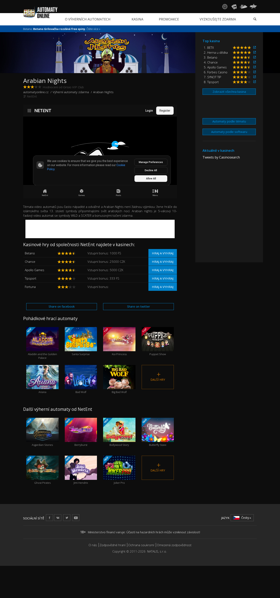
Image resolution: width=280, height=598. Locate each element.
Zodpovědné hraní (112, 545)
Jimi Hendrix (76, 470)
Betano (30, 253)
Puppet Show (154, 341)
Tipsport (30, 278)
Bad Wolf (80, 384)
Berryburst (76, 432)
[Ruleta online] (224, 6)
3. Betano (210, 57)
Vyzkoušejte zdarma (218, 19)
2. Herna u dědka (216, 52)
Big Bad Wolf (119, 384)
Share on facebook (62, 306)
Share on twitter (138, 306)
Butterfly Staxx (154, 432)
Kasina (137, 19)
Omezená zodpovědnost (174, 545)
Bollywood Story (116, 432)
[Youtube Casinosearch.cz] (75, 517)
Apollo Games (34, 270)
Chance (30, 261)
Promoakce (169, 19)
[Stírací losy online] (253, 6)
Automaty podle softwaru (229, 132)
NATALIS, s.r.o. (157, 551)
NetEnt (32, 96)
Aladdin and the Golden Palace (41, 343)
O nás (93, 545)
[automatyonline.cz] (40, 12)
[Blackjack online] (234, 6)
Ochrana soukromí (141, 545)
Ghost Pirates (38, 470)
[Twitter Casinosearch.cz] (66, 517)
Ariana (42, 384)
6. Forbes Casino (215, 72)
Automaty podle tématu (229, 121)
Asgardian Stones (39, 432)
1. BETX (209, 47)
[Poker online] (243, 6)
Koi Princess (115, 341)
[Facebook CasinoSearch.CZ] (49, 517)
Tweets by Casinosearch (221, 157)
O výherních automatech (87, 19)
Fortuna (30, 287)
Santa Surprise (77, 341)
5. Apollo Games (215, 67)
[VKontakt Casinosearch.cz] (57, 517)
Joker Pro (114, 470)
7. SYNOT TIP (212, 77)
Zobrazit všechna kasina (229, 91)
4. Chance (211, 62)
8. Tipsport (211, 82)
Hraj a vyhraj (162, 253)
